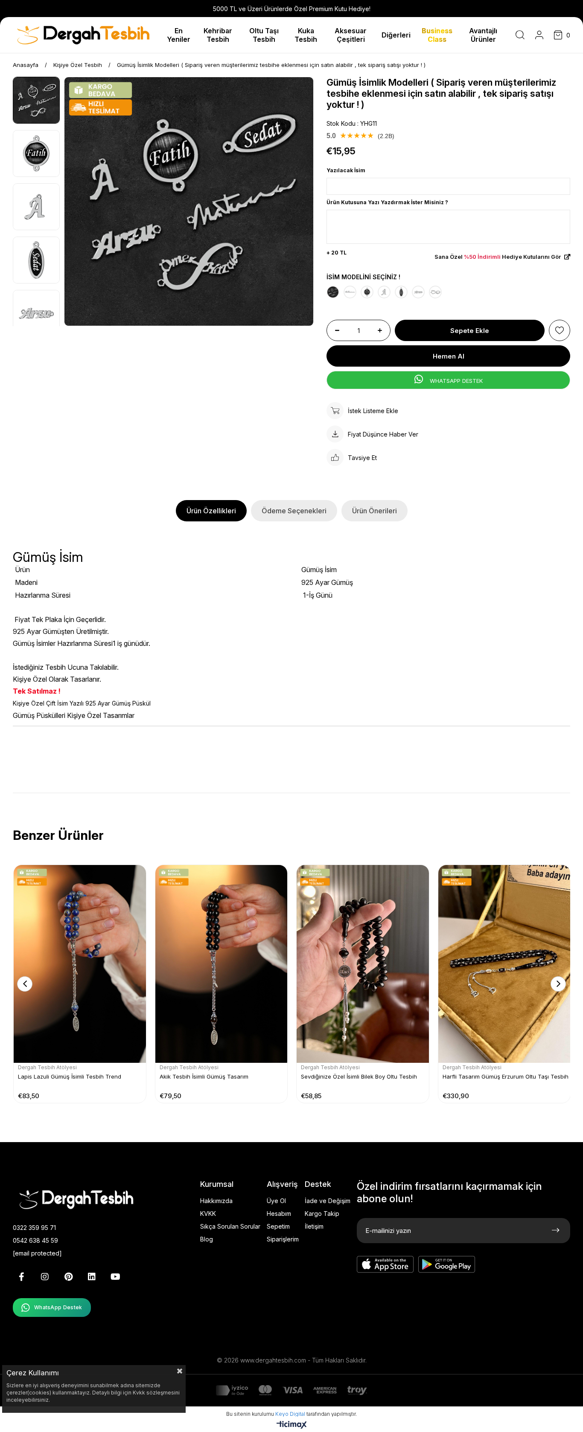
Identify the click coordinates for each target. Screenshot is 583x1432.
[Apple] (385, 1264)
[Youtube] (115, 1276)
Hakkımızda (216, 1200)
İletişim (314, 1226)
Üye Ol (276, 1200)
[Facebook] (21, 1276)
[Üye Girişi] (539, 35)
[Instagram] (44, 1276)
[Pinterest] (68, 1276)
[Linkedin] (91, 1276)
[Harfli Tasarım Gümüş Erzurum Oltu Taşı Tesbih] (504, 964)
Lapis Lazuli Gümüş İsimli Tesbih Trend (69, 1076)
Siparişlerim (283, 1239)
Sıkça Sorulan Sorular (230, 1226)
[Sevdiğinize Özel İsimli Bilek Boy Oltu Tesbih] (363, 964)
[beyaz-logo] (89, 1198)
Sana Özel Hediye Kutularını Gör (498, 257)
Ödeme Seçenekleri (294, 510)
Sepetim (278, 1226)
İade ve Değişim (327, 1200)
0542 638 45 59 (35, 1240)
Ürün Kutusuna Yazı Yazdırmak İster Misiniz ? (387, 202)
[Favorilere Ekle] (559, 330)
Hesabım (279, 1213)
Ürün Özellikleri (211, 510)
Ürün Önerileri (374, 510)
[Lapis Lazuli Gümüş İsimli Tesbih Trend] (80, 964)
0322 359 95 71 (34, 1227)
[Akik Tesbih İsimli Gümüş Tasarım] (221, 964)
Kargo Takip (322, 1213)
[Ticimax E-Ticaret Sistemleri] (292, 1425)
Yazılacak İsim (345, 170)
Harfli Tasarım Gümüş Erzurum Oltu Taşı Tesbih (505, 1076)
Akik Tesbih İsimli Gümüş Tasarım (204, 1076)
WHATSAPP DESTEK (455, 380)
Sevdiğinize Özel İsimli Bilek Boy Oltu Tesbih (359, 1076)
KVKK (208, 1213)
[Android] (446, 1264)
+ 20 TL (336, 252)
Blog (206, 1239)
